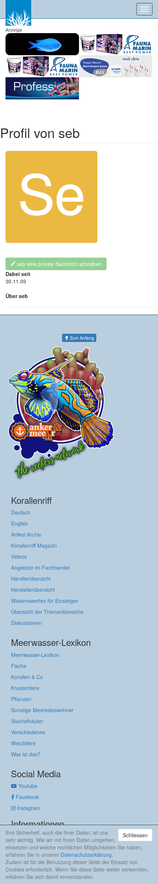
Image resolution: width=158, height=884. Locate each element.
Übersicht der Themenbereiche (47, 611)
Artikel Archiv (26, 534)
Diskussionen (26, 622)
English (19, 523)
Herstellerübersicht (33, 589)
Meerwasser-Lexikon (35, 654)
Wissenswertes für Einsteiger (44, 600)
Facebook (26, 796)
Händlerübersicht (31, 578)
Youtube (27, 785)
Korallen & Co (27, 676)
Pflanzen (21, 699)
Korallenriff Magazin (34, 545)
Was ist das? (25, 754)
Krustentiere (25, 688)
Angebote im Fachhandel (40, 567)
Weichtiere (23, 743)
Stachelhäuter (27, 721)
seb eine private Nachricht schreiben (58, 264)
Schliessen (135, 835)
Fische (18, 665)
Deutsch (20, 512)
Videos (19, 556)
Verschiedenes (28, 732)
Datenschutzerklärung (86, 854)
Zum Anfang (81, 338)
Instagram (27, 807)
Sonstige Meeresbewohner (42, 710)
